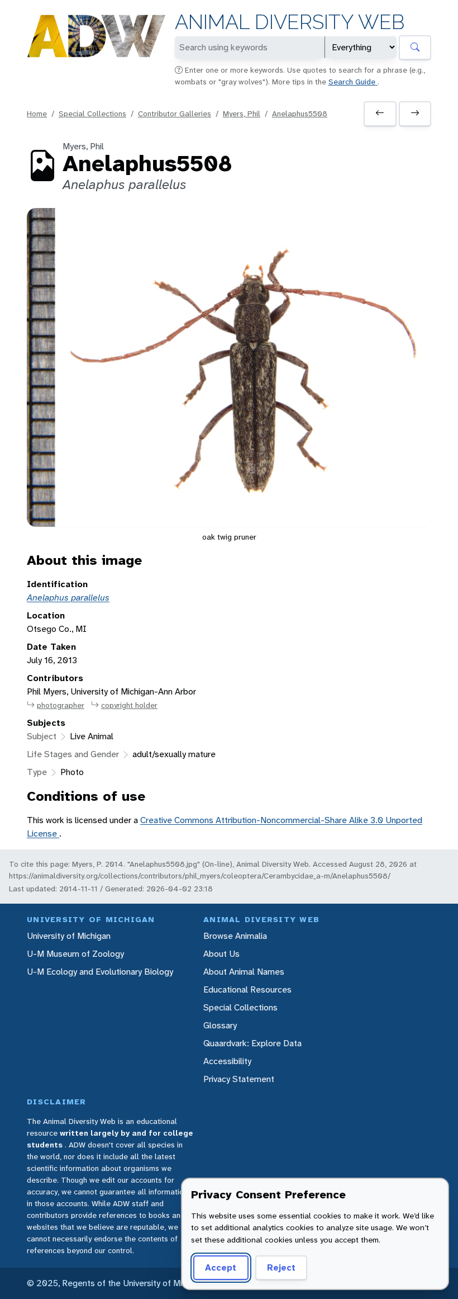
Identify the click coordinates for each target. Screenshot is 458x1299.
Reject (281, 1267)
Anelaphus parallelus (68, 597)
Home (37, 113)
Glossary (220, 1025)
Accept (220, 1267)
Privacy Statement (238, 1079)
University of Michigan (69, 936)
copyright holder (129, 705)
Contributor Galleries (174, 113)
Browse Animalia (235, 936)
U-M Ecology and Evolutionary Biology (100, 971)
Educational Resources (247, 989)
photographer (60, 705)
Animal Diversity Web (289, 22)
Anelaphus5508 (299, 113)
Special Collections (92, 113)
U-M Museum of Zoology (75, 954)
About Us (221, 954)
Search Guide (353, 82)
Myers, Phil (241, 113)
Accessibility (227, 1061)
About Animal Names (243, 971)
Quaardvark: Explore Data (252, 1043)
